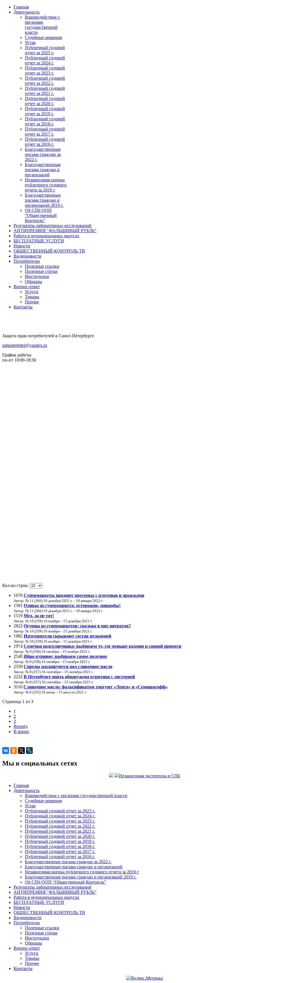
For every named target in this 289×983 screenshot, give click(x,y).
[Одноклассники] (13, 750)
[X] (21, 750)
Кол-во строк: (16, 585)
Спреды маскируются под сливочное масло (68, 666)
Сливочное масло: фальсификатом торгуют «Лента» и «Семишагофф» (95, 686)
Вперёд (21, 726)
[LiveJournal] (29, 750)
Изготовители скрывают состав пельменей (67, 636)
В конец (21, 731)
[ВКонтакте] (5, 750)
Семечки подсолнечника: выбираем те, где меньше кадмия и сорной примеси (102, 646)
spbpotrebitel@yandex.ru (24, 345)
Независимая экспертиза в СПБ (149, 775)
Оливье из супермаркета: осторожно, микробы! (72, 605)
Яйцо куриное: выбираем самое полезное (65, 656)
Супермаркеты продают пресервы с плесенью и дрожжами (84, 595)
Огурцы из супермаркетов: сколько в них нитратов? (77, 625)
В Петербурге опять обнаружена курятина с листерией (79, 676)
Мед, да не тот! (39, 615)
